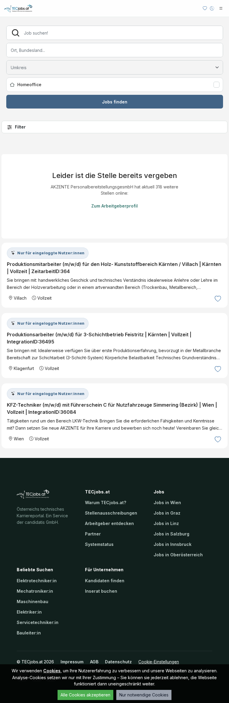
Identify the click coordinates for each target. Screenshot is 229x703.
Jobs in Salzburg (171, 533)
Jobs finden (114, 101)
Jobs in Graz (167, 512)
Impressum (72, 661)
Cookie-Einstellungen (158, 661)
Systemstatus (99, 544)
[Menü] (221, 8)
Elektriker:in (29, 611)
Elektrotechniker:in (37, 580)
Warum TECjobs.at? (105, 502)
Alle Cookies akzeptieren (85, 694)
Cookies (52, 670)
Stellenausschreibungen (111, 512)
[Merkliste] (205, 8)
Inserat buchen (101, 591)
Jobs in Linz (166, 523)
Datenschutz (118, 661)
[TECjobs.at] (23, 8)
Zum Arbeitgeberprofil (114, 205)
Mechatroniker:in (35, 591)
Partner (93, 533)
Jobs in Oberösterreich (178, 554)
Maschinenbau (32, 601)
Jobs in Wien (167, 502)
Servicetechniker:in (37, 622)
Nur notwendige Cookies (143, 694)
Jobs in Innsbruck (172, 544)
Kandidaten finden (104, 580)
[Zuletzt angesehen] (212, 8)
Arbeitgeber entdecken (109, 523)
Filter (20, 126)
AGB (94, 661)
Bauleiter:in (29, 632)
